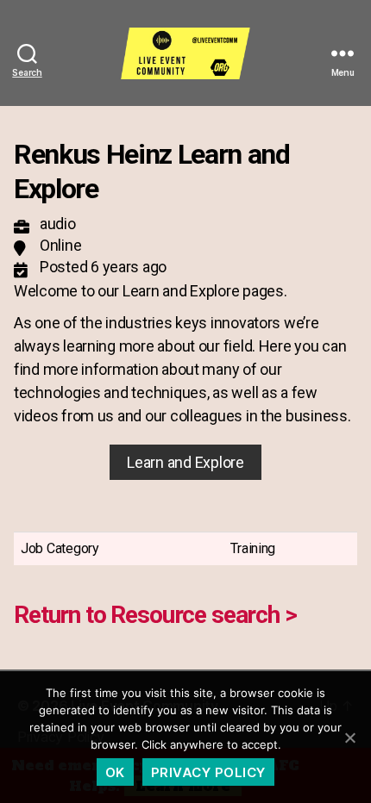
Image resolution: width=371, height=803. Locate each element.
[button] (185, 462)
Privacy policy (208, 772)
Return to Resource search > (155, 615)
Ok (115, 772)
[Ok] (349, 737)
